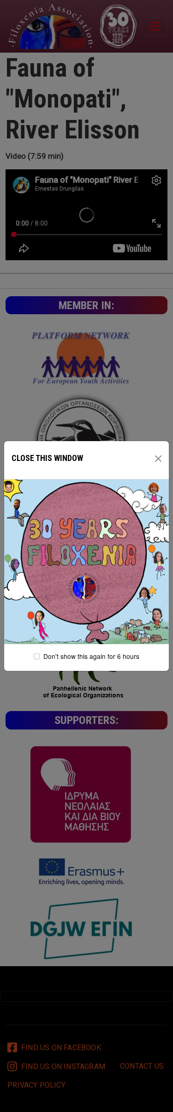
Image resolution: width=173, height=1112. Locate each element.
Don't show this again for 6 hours (91, 656)
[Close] (158, 459)
